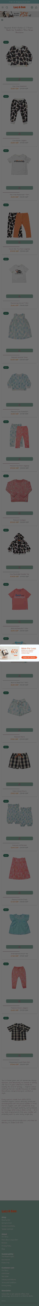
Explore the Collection (29, 657)
